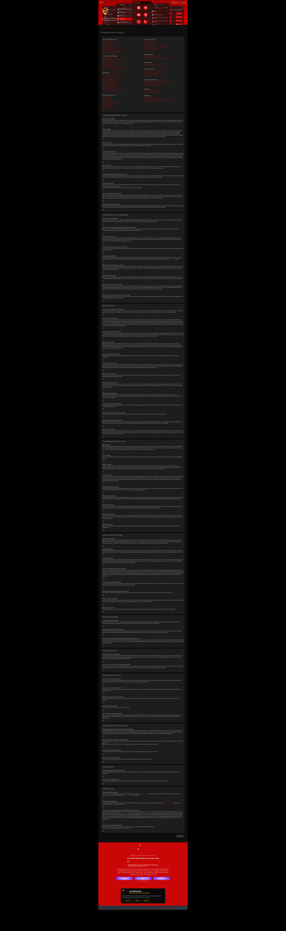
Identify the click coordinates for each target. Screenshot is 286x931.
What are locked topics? (108, 106)
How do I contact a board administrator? (153, 101)
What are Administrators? (150, 40)
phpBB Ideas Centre (169, 802)
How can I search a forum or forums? (153, 70)
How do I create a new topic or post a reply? (113, 74)
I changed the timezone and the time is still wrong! (114, 61)
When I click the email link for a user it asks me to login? (116, 69)
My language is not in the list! (109, 63)
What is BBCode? (106, 96)
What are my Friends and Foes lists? (153, 64)
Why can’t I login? (106, 46)
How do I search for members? (151, 74)
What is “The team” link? (150, 51)
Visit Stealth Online (143, 878)
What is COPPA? (106, 42)
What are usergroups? (149, 43)
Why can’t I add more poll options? (110, 80)
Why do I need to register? (108, 40)
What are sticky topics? (108, 105)
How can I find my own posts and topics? (154, 76)
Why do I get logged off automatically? (112, 51)
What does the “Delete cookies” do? (111, 52)
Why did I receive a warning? (109, 85)
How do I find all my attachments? (152, 92)
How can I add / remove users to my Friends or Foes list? (158, 65)
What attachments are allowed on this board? (155, 90)
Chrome (127, 900)
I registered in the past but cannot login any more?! (114, 48)
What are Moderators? (149, 42)
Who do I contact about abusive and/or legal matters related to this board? (162, 100)
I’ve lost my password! (107, 49)
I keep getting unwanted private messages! (154, 57)
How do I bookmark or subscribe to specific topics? (156, 82)
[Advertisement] (143, 920)
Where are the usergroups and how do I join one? (156, 45)
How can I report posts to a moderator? (112, 87)
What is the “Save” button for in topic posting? (113, 88)
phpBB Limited (143, 793)
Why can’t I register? (107, 43)
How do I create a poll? (108, 78)
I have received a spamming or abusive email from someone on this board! (162, 59)
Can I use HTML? (106, 98)
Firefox (137, 900)
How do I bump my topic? (108, 91)
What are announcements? (109, 104)
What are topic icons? (107, 108)
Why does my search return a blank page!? (154, 73)
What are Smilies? (106, 99)
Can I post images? (107, 101)
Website (146, 900)
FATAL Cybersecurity (144, 881)
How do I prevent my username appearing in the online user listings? (119, 59)
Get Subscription (124, 878)
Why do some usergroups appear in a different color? (157, 48)
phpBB (172, 259)
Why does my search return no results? (153, 71)
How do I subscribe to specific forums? (153, 84)
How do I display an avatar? (109, 66)
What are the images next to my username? (113, 64)
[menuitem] (101, 2)
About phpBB (127, 795)
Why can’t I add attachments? (109, 84)
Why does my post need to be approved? (112, 90)
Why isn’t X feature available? (151, 98)
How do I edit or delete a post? (109, 75)
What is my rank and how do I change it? (112, 67)
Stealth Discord (161, 878)
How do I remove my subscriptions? (152, 85)
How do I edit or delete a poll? (109, 81)
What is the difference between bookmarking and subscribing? (159, 81)
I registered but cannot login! (109, 45)
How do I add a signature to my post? (111, 77)
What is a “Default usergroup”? (151, 49)
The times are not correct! (108, 60)
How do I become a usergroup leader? (153, 46)
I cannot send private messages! (152, 56)
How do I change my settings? (109, 57)
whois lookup (124, 813)
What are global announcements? (110, 102)
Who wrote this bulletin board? (151, 97)
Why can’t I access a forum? (109, 82)
